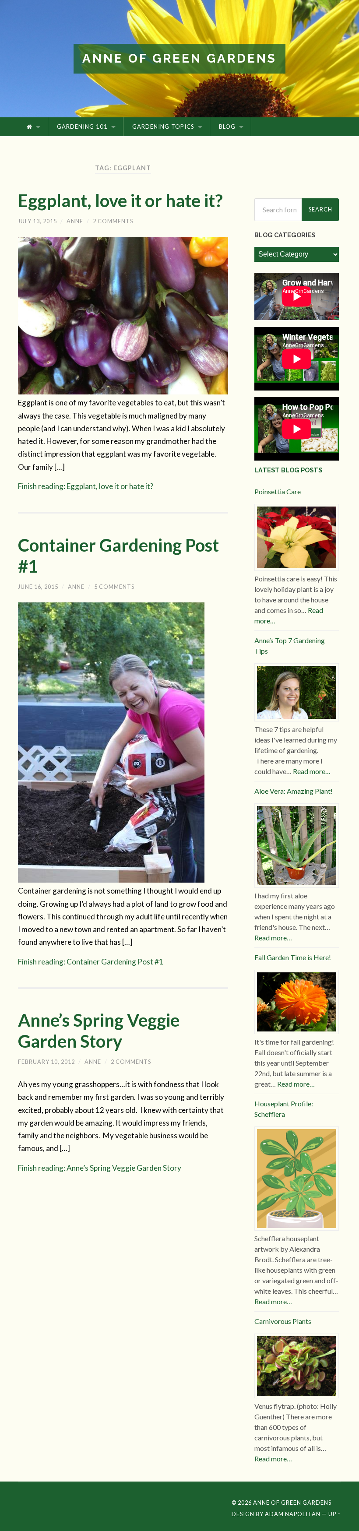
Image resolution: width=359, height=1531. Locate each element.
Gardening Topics (163, 126)
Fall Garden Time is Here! (292, 957)
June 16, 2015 (38, 586)
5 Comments (114, 586)
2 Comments (113, 221)
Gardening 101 (82, 126)
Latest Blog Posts (288, 470)
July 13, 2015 (37, 221)
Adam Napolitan (292, 1513)
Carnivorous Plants (282, 1321)
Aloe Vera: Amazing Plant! (293, 791)
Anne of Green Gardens (179, 58)
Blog (227, 126)
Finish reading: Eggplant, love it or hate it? (85, 486)
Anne (75, 221)
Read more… (312, 771)
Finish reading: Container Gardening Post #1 (90, 961)
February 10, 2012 (46, 1061)
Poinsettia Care (277, 491)
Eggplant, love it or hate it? (120, 200)
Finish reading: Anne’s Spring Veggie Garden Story (99, 1167)
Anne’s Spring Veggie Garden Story (99, 1031)
